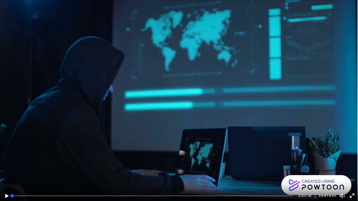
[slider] (12, 196)
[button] (7, 196)
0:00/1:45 (305, 195)
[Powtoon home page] (325, 195)
